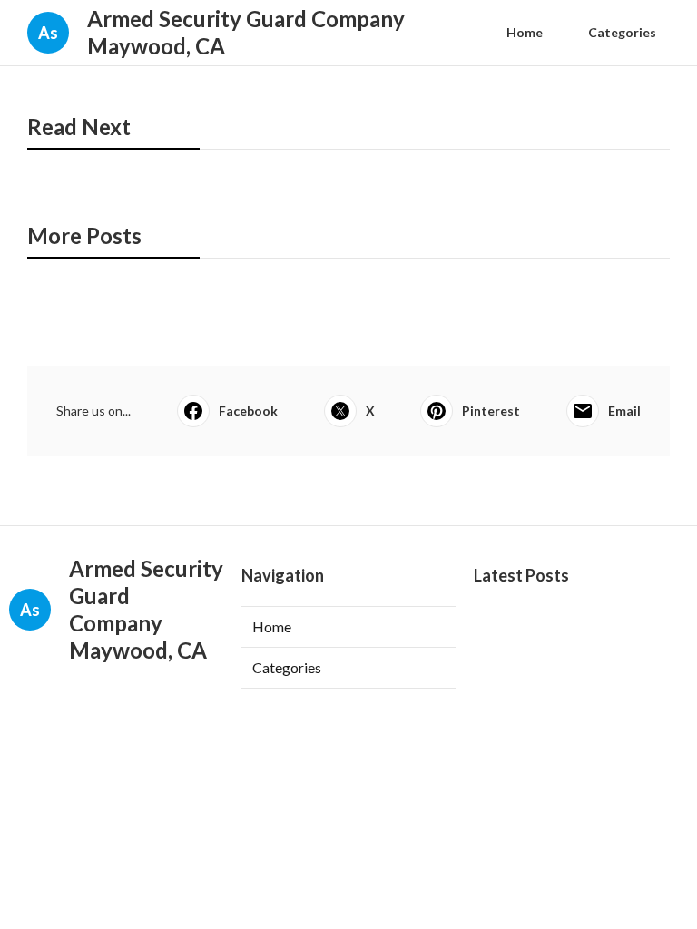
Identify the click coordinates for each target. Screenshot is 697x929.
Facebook (248, 410)
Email (624, 410)
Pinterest (491, 410)
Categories (622, 32)
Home (524, 32)
